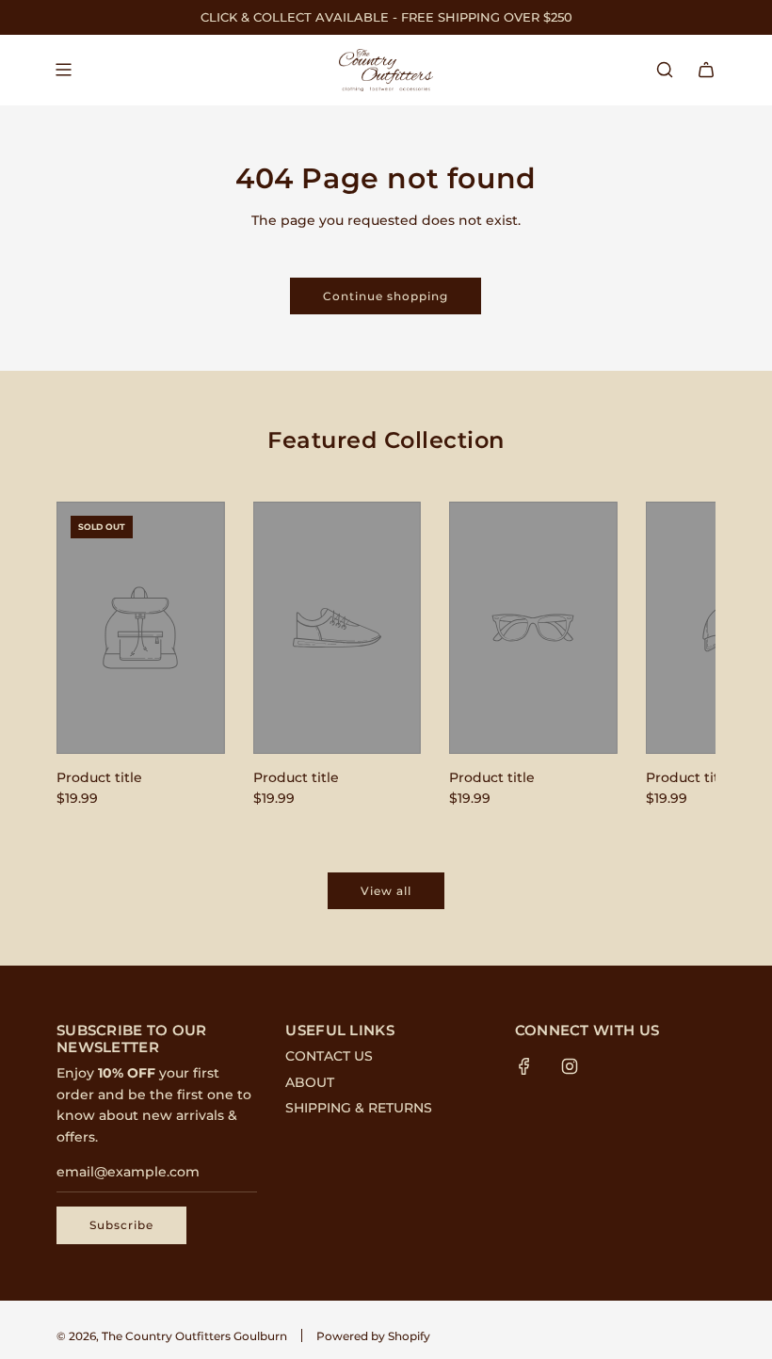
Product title (99, 777)
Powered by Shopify (373, 1336)
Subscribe (121, 1225)
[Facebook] (524, 1066)
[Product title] (140, 628)
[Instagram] (569, 1066)
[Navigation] (63, 69)
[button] (91, 659)
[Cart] (706, 69)
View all (386, 891)
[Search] (664, 69)
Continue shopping (385, 296)
